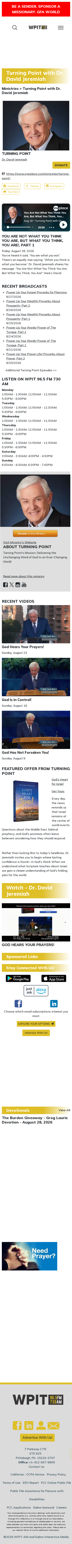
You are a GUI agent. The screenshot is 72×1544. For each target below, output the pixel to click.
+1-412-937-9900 (42, 1462)
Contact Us (36, 1466)
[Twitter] (11, 585)
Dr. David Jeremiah (14, 159)
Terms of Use (11, 1482)
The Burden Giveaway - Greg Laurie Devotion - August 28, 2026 (35, 1119)
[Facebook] (5, 585)
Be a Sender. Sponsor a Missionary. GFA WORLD (36, 9)
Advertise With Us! (36, 1032)
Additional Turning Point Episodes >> (31, 370)
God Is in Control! (16, 700)
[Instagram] (18, 585)
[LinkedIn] (54, 1003)
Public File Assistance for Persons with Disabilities (37, 1495)
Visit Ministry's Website (19, 542)
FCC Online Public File (56, 1482)
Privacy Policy (56, 1474)
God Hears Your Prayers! (23, 647)
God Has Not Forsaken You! (25, 752)
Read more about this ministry (23, 576)
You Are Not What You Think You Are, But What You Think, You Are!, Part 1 (32, 240)
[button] (61, 165)
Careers (61, 1507)
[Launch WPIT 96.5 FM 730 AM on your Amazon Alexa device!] (36, 990)
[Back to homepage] (38, 27)
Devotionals (18, 1110)
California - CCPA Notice (27, 1474)
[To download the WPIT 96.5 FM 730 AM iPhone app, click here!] (53, 978)
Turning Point (16, 153)
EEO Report (31, 1482)
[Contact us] (52, 1426)
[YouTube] (24, 585)
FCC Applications (19, 1507)
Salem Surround (43, 1507)
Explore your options (34, 1023)
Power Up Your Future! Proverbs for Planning (36, 292)
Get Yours (58, 791)
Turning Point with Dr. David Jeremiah (31, 90)
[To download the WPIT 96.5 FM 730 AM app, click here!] (18, 978)
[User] (40, 1427)
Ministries (11, 88)
